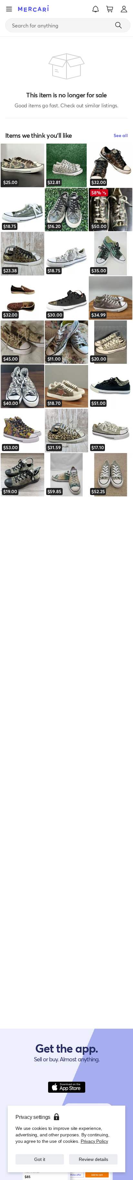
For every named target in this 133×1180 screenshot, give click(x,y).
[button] (95, 9)
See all (121, 135)
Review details (93, 1159)
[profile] (124, 9)
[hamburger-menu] (9, 9)
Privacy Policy (94, 1141)
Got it (40, 1159)
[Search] (118, 25)
